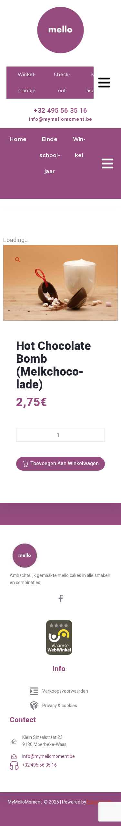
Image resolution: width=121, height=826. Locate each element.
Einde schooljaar (49, 155)
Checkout (62, 82)
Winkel (79, 147)
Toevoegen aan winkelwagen (64, 463)
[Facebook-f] (61, 598)
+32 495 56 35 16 (60, 110)
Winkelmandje (26, 82)
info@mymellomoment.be (61, 119)
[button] (18, 259)
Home (18, 139)
